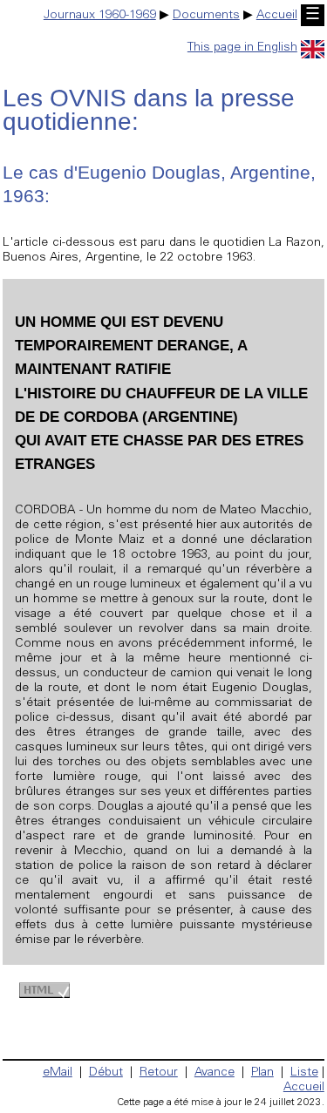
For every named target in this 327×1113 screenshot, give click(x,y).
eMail (57, 1073)
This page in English (242, 48)
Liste (304, 1073)
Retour (159, 1073)
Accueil (276, 16)
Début (106, 1073)
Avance (214, 1073)
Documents (206, 16)
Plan (262, 1073)
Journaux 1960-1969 (100, 16)
